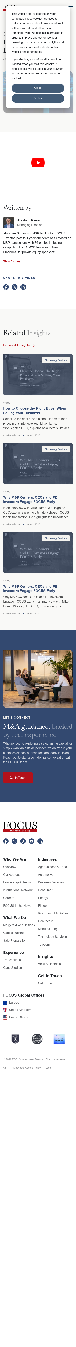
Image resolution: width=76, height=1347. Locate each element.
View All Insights (49, 964)
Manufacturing (48, 929)
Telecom (44, 944)
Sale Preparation (15, 940)
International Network (18, 890)
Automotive (46, 874)
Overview (9, 867)
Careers (8, 898)
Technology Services (52, 937)
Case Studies (12, 968)
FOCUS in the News (17, 906)
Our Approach (12, 874)
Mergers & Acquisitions (19, 925)
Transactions (12, 960)
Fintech (43, 906)
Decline (38, 98)
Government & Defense (54, 913)
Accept (38, 88)
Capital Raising (14, 933)
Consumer (45, 890)
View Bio (9, 261)
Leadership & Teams (17, 882)
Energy (43, 898)
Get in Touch (46, 983)
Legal (48, 1068)
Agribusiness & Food (52, 867)
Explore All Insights (16, 345)
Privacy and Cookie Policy (26, 1068)
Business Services (51, 882)
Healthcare (45, 921)
